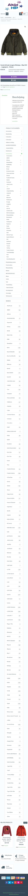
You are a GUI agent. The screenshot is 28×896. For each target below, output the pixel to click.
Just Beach (13, 548)
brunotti (13, 377)
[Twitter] (9, 882)
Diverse (7, 87)
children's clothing (10, 142)
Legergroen (11, 87)
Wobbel (13, 808)
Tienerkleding (9, 284)
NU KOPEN (14, 121)
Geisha (8, 180)
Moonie (13, 662)
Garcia (13, 481)
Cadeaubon (8, 137)
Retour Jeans (13, 712)
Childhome (13, 402)
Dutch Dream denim (13, 448)
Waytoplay (13, 804)
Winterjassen (9, 296)
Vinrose (13, 800)
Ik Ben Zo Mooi (13, 519)
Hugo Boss (13, 507)
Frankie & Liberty (13, 473)
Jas (1, 87)
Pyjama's (8, 224)
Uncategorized (9, 290)
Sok (7, 239)
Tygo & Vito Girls (13, 791)
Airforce (13, 314)
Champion (13, 394)
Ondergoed (9, 221)
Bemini (13, 368)
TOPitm (8, 248)
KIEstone (8, 197)
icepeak (13, 515)
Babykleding (9, 134)
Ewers (13, 461)
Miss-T (13, 653)
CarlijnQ (13, 385)
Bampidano (13, 343)
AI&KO (8, 158)
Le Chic (13, 569)
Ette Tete (13, 456)
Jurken (8, 195)
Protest (13, 699)
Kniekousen (9, 199)
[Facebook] (6, 882)
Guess (13, 490)
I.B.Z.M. (13, 511)
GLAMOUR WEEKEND (11, 145)
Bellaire (13, 360)
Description (4, 95)
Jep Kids (13, 544)
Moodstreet (9, 217)
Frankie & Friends (10, 177)
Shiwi (13, 728)
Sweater (8, 243)
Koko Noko (13, 561)
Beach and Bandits (13, 356)
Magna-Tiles (13, 624)
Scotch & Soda (6, 89)
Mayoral (13, 645)
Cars (13, 389)
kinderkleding (9, 153)
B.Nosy (8, 160)
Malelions (13, 628)
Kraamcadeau (9, 265)
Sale (7, 282)
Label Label (13, 565)
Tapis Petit (13, 766)
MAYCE (13, 636)
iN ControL (13, 523)
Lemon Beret (13, 578)
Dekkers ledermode (13, 431)
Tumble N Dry (13, 783)
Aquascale (13, 322)
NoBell (13, 678)
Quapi (7, 226)
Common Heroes (13, 415)
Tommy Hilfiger (13, 775)
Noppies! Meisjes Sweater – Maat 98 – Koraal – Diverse (6, 839)
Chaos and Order (10, 173)
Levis (13, 582)
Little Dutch (13, 599)
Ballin (13, 339)
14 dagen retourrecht (22, 856)
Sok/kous (8, 241)
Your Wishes (13, 812)
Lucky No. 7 (13, 615)
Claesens (13, 406)
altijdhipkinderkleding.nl (14, 894)
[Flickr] (18, 882)
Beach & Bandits (13, 352)
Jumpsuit (8, 193)
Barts (13, 348)
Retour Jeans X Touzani (13, 716)
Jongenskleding (9, 148)
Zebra (13, 816)
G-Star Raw (13, 477)
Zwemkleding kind (10, 259)
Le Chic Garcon (13, 574)
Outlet (7, 279)
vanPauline (13, 795)
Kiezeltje (13, 557)
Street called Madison (13, 754)
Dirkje (13, 435)
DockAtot (13, 444)
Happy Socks (13, 494)
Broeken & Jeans (10, 171)
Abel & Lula (13, 306)
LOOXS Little (9, 210)
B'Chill (13, 331)
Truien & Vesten (10, 250)
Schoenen (8, 230)
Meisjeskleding (9, 215)
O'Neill (13, 695)
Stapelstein (13, 749)
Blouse (8, 166)
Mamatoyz (13, 632)
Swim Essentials (13, 762)
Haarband (8, 182)
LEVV (7, 206)
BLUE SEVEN (13, 373)
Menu (2, 14)
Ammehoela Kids (13, 318)
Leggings (8, 204)
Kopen (15, 77)
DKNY (13, 440)
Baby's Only (13, 335)
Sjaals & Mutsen (10, 237)
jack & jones (13, 536)
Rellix (13, 708)
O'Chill (13, 691)
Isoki (13, 532)
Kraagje (8, 202)
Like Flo (8, 208)
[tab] (6, 95)
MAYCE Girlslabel (10, 213)
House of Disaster (13, 502)
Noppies (13, 687)
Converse (13, 419)
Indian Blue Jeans (13, 528)
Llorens (13, 603)
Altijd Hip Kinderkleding (8, 892)
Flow (13, 465)
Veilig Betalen (8, 855)
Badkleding (9, 164)
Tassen (8, 246)
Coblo (13, 410)
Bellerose (13, 364)
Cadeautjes (8, 139)
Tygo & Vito (13, 787)
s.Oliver (13, 720)
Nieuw (7, 276)
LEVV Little (13, 590)
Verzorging (8, 293)
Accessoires (9, 131)
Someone (13, 745)
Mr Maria (13, 666)
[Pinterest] (21, 882)
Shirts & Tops (9, 235)
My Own (13, 670)
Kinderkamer (9, 151)
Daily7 (13, 427)
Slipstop (13, 737)
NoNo (7, 219)
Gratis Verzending (9, 867)
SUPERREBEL (13, 758)
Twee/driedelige (10, 252)
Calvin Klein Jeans (13, 381)
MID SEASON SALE (10, 273)
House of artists (13, 498)
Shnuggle (13, 733)
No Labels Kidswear (13, 674)
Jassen (8, 188)
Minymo (13, 649)
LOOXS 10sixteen (13, 607)
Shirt (7, 232)
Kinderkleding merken (11, 262)
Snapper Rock (13, 741)
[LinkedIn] (12, 882)
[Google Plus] (15, 882)
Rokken (8, 228)
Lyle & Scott (13, 620)
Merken (7, 270)
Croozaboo (13, 423)
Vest (7, 254)
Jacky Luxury (9, 184)
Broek (7, 169)
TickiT (13, 770)
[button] (25, 26)
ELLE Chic (13, 452)
